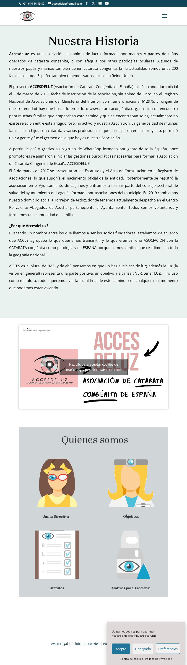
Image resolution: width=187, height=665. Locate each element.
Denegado (143, 648)
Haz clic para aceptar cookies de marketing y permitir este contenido (93, 367)
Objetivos (131, 516)
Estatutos (56, 588)
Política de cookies (131, 659)
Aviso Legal (59, 643)
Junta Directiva (56, 516)
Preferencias (168, 648)
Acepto (121, 648)
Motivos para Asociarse (131, 588)
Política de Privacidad (158, 659)
